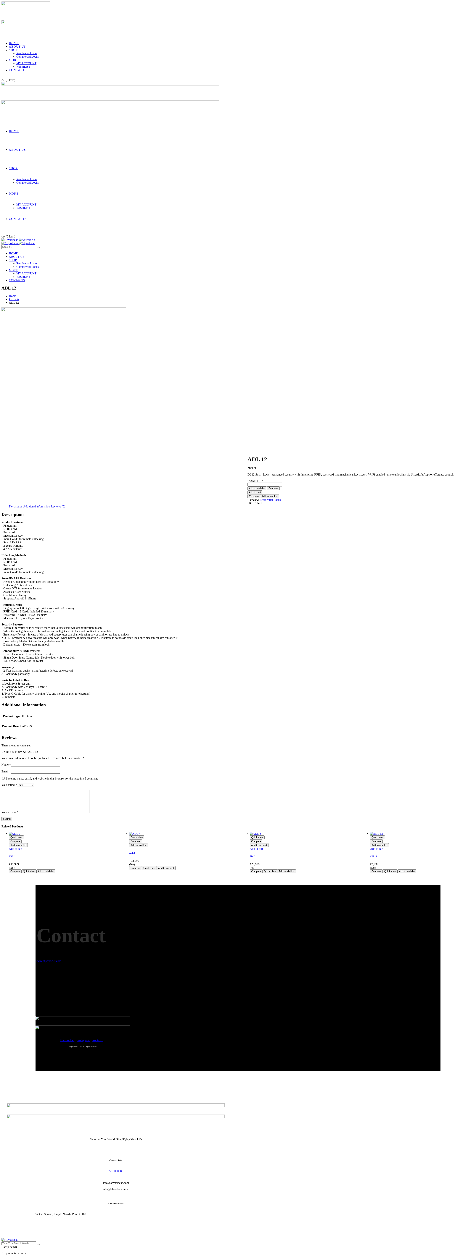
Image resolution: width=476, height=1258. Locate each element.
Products (14, 299)
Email (6, 771)
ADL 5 (252, 856)
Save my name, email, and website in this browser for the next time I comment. (52, 778)
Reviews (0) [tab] (58, 506)
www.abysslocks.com (48, 961)
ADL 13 (373, 856)
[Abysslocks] (18, 239)
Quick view (16, 837)
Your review (9, 812)
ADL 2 (12, 856)
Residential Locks (270, 499)
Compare (273, 488)
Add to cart (255, 492)
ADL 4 (132, 853)
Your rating (9, 784)
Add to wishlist (257, 488)
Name (6, 764)
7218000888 (115, 1171)
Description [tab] (15, 506)
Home (12, 295)
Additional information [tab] (36, 506)
